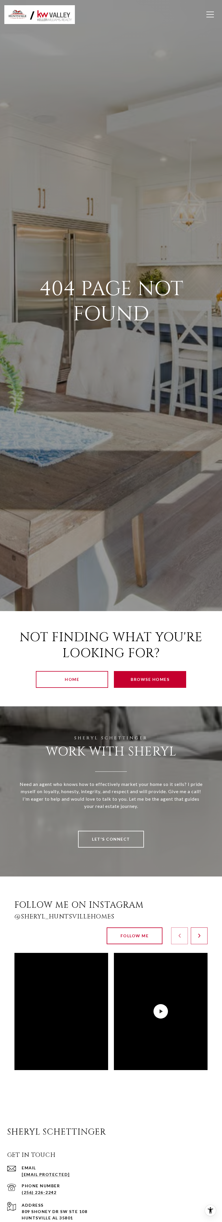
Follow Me (135, 935)
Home (72, 679)
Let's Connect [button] (111, 839)
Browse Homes (150, 679)
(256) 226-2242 (39, 1192)
